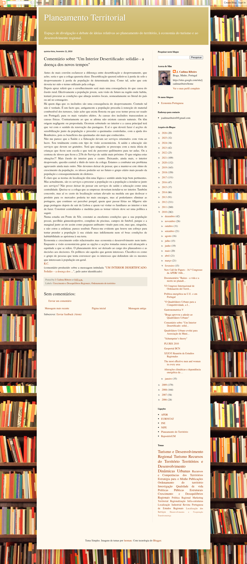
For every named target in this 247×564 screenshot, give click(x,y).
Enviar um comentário (59, 301)
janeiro (169, 378)
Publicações (196, 479)
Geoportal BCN (172, 348)
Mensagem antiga (137, 308)
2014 (165, 192)
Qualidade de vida (189, 486)
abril (167, 255)
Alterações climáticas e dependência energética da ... (182, 371)
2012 (165, 202)
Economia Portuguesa (172, 103)
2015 (165, 187)
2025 (165, 137)
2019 (165, 167)
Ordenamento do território (103, 283)
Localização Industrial (169, 504)
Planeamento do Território (174, 431)
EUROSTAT (167, 418)
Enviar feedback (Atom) (69, 314)
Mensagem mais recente (57, 308)
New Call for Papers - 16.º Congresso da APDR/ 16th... (183, 271)
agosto (168, 236)
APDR (164, 414)
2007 (165, 394)
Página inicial (99, 308)
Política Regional (181, 497)
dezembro (170, 216)
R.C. (46, 263)
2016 (165, 182)
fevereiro (170, 265)
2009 (165, 384)
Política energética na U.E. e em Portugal (180, 295)
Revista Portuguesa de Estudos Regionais (180, 506)
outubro (169, 226)
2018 (165, 172)
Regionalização (178, 501)
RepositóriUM (168, 436)
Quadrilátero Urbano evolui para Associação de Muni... (180, 332)
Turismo (180, 456)
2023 (165, 147)
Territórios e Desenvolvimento (180, 463)
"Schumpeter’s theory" (175, 338)
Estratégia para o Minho (173, 479)
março (168, 260)
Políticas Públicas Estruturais (180, 490)
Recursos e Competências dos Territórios (180, 473)
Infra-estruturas (195, 501)
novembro (170, 221)
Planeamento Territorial (85, 17)
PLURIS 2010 (171, 343)
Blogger (157, 540)
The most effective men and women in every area (182, 362)
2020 (165, 162)
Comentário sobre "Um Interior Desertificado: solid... (180, 324)
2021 (165, 157)
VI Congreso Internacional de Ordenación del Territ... (179, 287)
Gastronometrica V (174, 309)
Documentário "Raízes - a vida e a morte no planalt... (181, 279)
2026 (165, 133)
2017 (165, 177)
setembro (170, 231)
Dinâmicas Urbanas (174, 470)
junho (168, 245)
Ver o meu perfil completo (186, 88)
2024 (165, 142)
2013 (165, 197)
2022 (165, 152)
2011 (165, 207)
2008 (165, 389)
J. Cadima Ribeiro (186, 72)
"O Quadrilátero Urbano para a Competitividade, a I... (180, 303)
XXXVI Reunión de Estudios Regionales (179, 355)
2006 (165, 399)
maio (168, 250)
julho (168, 240)
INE (163, 423)
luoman (128, 540)
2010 (165, 212)
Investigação (165, 486)
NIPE (164, 427)
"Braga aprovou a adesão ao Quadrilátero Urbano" (178, 316)
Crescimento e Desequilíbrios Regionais (71, 283)
